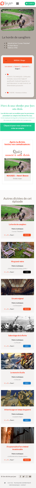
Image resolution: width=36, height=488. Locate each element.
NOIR (27, 272)
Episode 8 (25, 66)
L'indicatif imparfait (21, 81)
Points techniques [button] (17, 229)
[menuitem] (5, 483)
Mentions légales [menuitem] (14, 485)
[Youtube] (30, 476)
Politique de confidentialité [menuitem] (22, 483)
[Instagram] (26, 476)
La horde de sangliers (17, 224)
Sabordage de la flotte (17, 335)
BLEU (26, 346)
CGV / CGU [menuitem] (10, 483)
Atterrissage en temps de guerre (17, 410)
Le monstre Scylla (17, 372)
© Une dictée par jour (8, 476)
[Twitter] (23, 476)
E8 (7, 235)
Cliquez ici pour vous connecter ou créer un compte (17, 126)
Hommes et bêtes (21, 92)
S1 (5, 235)
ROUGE (27, 235)
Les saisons (8, 66)
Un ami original (18, 298)
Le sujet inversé (23, 83)
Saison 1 (17, 66)
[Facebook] (20, 476)
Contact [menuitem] (23, 485)
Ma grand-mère (17, 261)
